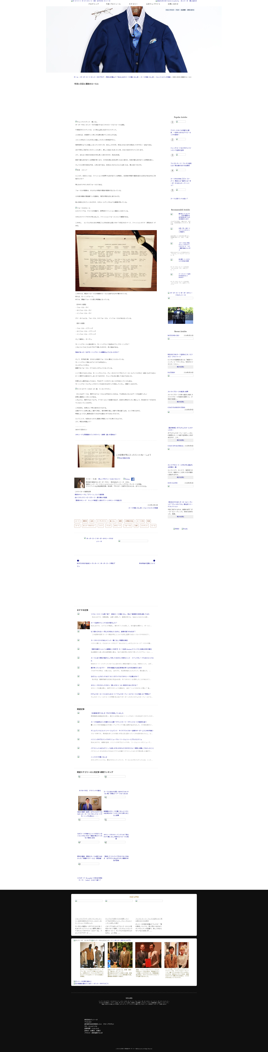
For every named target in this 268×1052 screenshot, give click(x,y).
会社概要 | (138, 1002)
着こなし (112, 521)
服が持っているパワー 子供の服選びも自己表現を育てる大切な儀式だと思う (116, 668)
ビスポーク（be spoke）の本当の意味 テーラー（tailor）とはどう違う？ (90, 879)
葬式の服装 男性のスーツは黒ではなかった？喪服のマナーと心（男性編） (89, 857)
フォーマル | (138, 1001)
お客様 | (133, 1002)
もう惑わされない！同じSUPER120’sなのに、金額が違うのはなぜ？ (113, 631)
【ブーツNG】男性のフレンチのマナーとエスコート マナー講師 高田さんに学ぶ (184, 246)
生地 (92, 521)
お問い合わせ (173, 4)
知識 (148, 521)
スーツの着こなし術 (147, 77)
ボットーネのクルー (89, 525)
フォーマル (127, 525)
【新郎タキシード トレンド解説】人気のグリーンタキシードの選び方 (98, 500)
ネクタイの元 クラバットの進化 (90, 790)
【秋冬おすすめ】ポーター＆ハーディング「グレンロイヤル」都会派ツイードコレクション (180, 504)
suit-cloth (172, 483)
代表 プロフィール (113, 4)
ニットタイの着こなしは (99, 757)
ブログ (177, 10)
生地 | (117, 1002)
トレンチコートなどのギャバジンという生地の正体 (181, 149)
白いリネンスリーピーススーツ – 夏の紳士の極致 (91, 497)
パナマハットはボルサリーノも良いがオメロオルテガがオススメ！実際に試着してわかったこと (122, 748)
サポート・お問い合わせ (160, 1004)
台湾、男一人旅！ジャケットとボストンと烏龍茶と (184, 230)
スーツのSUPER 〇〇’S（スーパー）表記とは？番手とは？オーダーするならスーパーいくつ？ (181, 182)
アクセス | (144, 1002)
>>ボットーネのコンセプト (121, 940)
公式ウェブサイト (153, 4)
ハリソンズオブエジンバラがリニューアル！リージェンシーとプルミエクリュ (116, 739)
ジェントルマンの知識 (163, 77)
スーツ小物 (140, 521)
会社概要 (183, 10)
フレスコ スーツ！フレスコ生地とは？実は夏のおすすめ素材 (181, 164)
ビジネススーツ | (115, 1001)
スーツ (77, 521)
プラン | (113, 1002)
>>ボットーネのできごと (100, 983)
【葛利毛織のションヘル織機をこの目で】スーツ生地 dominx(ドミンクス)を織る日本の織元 (121, 649)
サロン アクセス (170, 10)
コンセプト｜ (106, 1001)
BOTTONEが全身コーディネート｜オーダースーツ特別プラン (96, 565)
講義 (120, 521)
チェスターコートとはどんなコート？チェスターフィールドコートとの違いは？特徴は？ (121, 694)
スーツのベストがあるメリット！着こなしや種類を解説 (109, 640)
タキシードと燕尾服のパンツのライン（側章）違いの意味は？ (96, 434)
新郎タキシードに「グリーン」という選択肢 (89, 494)
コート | (155, 1001)
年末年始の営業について (147, 563)
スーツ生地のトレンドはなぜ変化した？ (104, 623)
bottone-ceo (173, 335)
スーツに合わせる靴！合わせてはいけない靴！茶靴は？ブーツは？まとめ (116, 793)
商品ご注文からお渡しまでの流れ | (111, 1004)
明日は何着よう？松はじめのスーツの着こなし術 (122, 77)
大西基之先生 (129, 521)
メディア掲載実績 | (152, 1002)
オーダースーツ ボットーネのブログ (92, 77)
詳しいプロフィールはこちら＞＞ (109, 479)
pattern (171, 372)
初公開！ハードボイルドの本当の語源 (184, 260)
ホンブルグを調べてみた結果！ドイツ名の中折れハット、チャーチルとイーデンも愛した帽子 (118, 921)
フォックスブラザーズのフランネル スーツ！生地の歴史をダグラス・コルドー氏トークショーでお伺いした (88, 921)
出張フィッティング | (163, 1002)
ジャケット (144, 525)
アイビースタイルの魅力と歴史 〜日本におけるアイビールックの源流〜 (181, 133)
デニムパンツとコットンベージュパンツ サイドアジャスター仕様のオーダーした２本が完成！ (122, 730)
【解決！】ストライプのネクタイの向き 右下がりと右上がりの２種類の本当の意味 (116, 858)
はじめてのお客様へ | (104, 1002)
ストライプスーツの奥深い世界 (178, 391)
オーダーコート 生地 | (125, 1002)
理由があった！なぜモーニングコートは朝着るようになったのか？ (97, 352)
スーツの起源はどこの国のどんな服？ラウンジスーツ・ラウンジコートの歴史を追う (119, 722)
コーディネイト (101, 521)
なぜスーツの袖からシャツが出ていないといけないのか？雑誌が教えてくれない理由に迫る (89, 836)
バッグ (108, 525)
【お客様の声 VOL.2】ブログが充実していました (107, 713)
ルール (153, 525)
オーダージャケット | (163, 1001)
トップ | (101, 1001)
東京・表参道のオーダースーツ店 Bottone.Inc (132, 1048)
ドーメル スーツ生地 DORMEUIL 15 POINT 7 (184, 275)
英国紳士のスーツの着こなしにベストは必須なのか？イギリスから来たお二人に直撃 (116, 813)
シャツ (101, 525)
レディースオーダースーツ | (127, 1001)
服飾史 (85, 521)
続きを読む (180, 367)
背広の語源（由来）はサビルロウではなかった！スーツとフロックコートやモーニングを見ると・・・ (89, 814)
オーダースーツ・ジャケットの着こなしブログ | (132, 1004)
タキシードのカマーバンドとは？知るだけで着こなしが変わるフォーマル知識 (116, 837)
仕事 (136, 525)
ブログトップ (93, 4)
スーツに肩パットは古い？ (179, 198)
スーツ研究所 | (149, 1004)
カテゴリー (133, 4)
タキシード (117, 525)
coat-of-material (176, 446)
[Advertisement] (116, 101)
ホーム (76, 77)
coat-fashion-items (176, 407)
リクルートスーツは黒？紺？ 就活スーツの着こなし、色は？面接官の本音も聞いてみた (120, 614)
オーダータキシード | (147, 1001)
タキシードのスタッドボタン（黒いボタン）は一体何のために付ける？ (114, 685)
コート (77, 525)
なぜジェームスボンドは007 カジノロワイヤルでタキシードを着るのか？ (115, 676)
